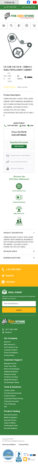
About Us (7, 342)
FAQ (5, 407)
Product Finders (10, 396)
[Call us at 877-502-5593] (3, 329)
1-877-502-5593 (12, 125)
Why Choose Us (9, 344)
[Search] (11, 26)
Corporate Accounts (11, 401)
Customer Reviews (10, 350)
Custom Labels (9, 390)
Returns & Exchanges (11, 369)
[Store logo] (13, 322)
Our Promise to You (28, 7)
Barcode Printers (10, 420)
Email (24, 125)
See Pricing (19, 146)
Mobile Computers (10, 417)
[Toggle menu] (3, 26)
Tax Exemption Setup (11, 382)
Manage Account (10, 363)
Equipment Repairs (11, 380)
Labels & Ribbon (10, 423)
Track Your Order (10, 366)
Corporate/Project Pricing (13, 398)
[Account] (26, 26)
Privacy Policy (9, 355)
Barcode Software (10, 428)
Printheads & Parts (11, 426)
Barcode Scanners (11, 415)
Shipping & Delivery (11, 371)
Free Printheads (10, 404)
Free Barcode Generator (13, 393)
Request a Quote (10, 374)
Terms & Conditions (11, 353)
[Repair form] (19, 26)
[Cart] (34, 26)
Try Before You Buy (11, 377)
